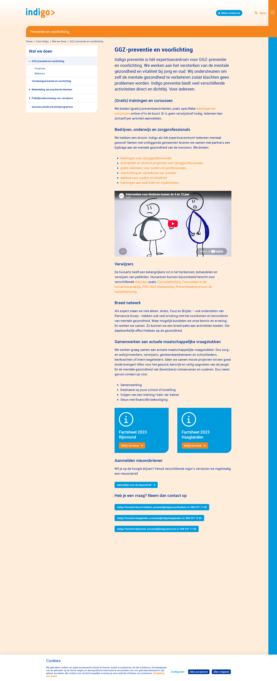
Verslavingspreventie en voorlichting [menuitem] (51, 81)
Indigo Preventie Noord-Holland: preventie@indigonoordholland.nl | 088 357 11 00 (162, 507)
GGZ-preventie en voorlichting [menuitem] (48, 61)
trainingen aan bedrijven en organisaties (149, 182)
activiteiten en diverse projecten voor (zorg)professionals (161, 163)
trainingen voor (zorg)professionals (146, 158)
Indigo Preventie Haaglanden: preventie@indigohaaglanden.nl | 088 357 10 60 (159, 518)
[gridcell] (142, 430)
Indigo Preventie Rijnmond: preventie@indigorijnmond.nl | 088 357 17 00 (156, 528)
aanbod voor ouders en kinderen (143, 178)
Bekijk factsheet (130, 445)
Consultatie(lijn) (169, 282)
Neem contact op (230, 13)
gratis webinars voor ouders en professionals (153, 168)
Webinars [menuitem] (40, 73)
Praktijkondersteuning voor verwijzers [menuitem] (52, 98)
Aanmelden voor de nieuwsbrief (134, 485)
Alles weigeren (221, 671)
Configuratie (177, 671)
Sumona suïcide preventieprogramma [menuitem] (52, 106)
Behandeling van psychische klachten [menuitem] (52, 89)
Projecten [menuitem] (40, 68)
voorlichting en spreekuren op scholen (148, 173)
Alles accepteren (199, 671)
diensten (141, 282)
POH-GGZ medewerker (158, 287)
